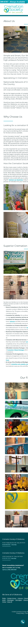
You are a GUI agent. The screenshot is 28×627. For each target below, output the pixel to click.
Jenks (4, 600)
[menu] (25, 3)
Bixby (4, 598)
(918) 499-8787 (6, 544)
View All (9, 602)
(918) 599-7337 (6, 558)
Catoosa (20, 598)
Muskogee (10, 600)
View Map (14, 544)
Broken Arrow (11, 598)
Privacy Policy (20, 613)
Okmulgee (18, 600)
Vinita (4, 602)
